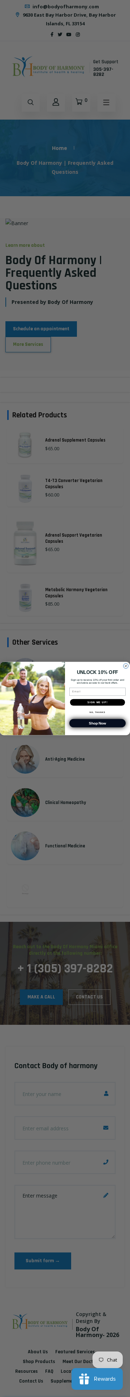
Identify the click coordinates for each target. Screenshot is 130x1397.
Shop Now (97, 723)
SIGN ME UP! (97, 702)
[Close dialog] (126, 666)
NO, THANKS (97, 712)
